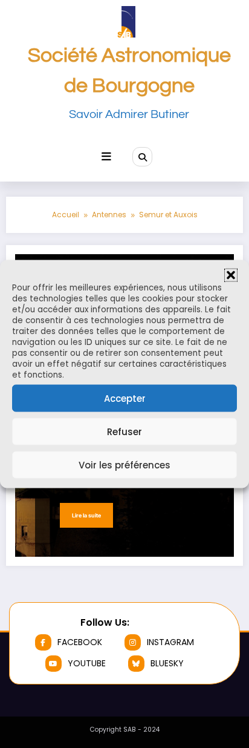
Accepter (125, 398)
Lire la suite (86, 515)
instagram (170, 642)
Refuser (124, 431)
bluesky (167, 663)
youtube (87, 663)
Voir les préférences (124, 464)
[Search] (142, 156)
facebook (79, 642)
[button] (231, 275)
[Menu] (106, 157)
